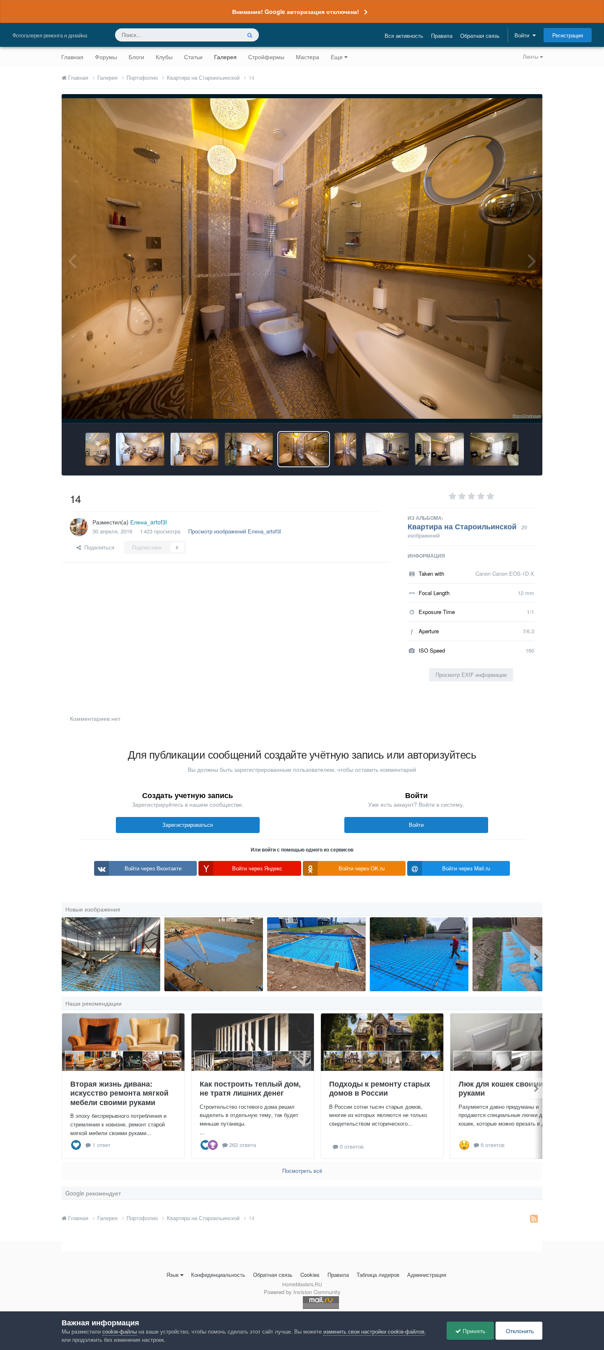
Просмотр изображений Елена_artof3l (234, 531)
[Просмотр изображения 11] (439, 449)
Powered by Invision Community (302, 1292)
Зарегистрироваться (187, 824)
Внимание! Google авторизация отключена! (295, 11)
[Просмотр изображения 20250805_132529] (316, 954)
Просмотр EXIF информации (471, 674)
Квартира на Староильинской (462, 526)
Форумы (106, 57)
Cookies (310, 1274)
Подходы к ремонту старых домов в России (379, 1088)
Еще (337, 57)
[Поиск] (250, 35)
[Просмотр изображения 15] (249, 449)
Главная (72, 57)
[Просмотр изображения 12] (385, 449)
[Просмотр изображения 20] (111, 954)
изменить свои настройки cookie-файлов (373, 1331)
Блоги (136, 57)
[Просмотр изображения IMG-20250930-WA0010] (419, 954)
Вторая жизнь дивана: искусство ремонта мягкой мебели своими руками (119, 1093)
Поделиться (97, 547)
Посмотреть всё (302, 1171)
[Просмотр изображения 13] (345, 449)
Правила (441, 35)
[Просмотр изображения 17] (140, 449)
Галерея (225, 57)
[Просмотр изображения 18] (97, 449)
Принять (473, 1331)
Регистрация (567, 35)
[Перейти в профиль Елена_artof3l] (79, 527)
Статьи (193, 57)
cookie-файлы (119, 1331)
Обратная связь (480, 35)
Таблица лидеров (378, 1274)
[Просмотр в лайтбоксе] (302, 258)
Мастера (307, 57)
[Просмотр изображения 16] (195, 449)
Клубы (164, 57)
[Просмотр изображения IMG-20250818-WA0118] (522, 954)
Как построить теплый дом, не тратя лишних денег (250, 1088)
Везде (222, 34)
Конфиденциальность (218, 1274)
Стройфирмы (266, 57)
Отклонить (519, 1331)
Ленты (531, 56)
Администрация (426, 1274)
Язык (172, 1274)
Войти (523, 35)
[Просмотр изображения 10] (494, 449)
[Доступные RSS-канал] (534, 1218)
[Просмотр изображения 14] (303, 449)
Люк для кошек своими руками (501, 1088)
